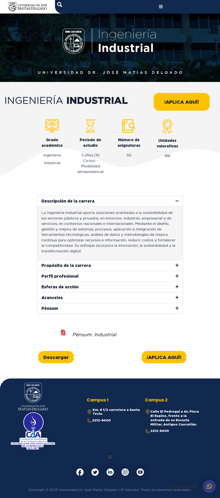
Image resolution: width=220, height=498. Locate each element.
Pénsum (49, 308)
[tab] (110, 201)
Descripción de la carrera (68, 201)
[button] (182, 102)
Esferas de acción (60, 287)
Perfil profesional (60, 276)
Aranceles (52, 297)
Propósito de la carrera (66, 265)
